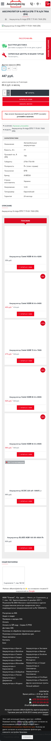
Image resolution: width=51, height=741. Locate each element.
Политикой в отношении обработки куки (18, 726)
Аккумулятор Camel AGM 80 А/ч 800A (25, 397)
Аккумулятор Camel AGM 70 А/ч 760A (25, 350)
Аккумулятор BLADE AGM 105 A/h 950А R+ (25, 537)
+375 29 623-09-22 (40, 699)
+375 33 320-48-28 (40, 702)
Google (32, 591)
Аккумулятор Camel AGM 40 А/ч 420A (25, 256)
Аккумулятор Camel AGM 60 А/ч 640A (25, 303)
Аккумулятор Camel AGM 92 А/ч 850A (25, 444)
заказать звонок (48, 48)
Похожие (25, 220)
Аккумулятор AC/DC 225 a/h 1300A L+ (25, 490)
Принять (28, 737)
